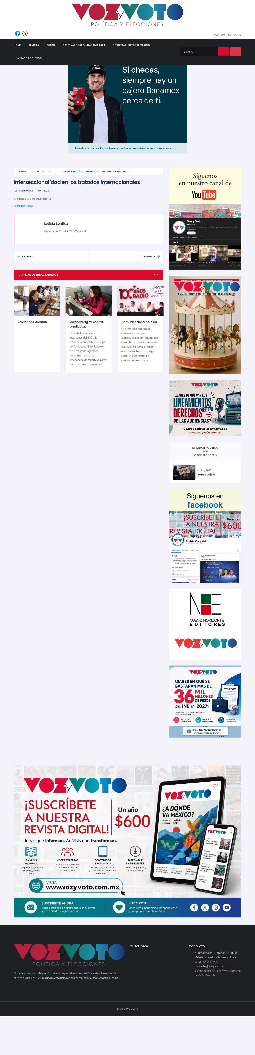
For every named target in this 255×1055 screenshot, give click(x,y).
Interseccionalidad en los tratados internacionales (77, 182)
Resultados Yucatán (32, 322)
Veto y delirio (206, 474)
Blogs (50, 45)
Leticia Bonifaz (24, 190)
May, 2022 (43, 190)
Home (19, 45)
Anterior (27, 256)
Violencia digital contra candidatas (86, 324)
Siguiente (149, 256)
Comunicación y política (139, 322)
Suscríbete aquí (23, 206)
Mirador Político (29, 58)
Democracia (43, 171)
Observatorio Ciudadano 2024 (83, 45)
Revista (34, 45)
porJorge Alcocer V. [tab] (205, 451)
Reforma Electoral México (131, 45)
